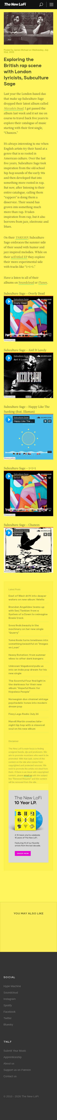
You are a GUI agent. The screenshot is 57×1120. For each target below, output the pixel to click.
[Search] (42, 4)
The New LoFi (15, 4)
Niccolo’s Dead (13, 108)
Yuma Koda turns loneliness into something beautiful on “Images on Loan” (28, 644)
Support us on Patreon (17, 1069)
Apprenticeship (12, 1057)
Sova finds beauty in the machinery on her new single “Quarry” (26, 629)
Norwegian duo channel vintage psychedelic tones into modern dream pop (28, 703)
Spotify (7, 1005)
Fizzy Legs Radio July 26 (24, 713)
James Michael (21, 50)
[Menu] (50, 4)
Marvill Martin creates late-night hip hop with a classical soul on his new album (27, 725)
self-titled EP (19, 257)
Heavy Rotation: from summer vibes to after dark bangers (27, 656)
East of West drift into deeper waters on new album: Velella (27, 597)
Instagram (9, 999)
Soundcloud (26, 282)
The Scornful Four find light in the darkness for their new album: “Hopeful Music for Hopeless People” (27, 686)
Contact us (10, 1076)
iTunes (42, 282)
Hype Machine (12, 986)
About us (8, 1063)
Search (41, 4)
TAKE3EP (22, 237)
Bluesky (8, 1024)
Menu (51, 4)
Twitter (7, 1018)
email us (28, 775)
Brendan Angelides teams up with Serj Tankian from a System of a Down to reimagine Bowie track (28, 612)
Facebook (9, 1011)
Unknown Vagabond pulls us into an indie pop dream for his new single (28, 669)
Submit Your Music (14, 1050)
